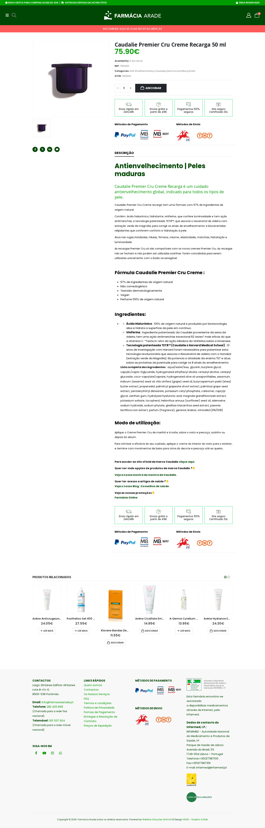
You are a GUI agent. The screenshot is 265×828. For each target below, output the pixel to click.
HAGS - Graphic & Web (195, 819)
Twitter (42, 149)
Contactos (91, 689)
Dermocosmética (177, 70)
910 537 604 (57, 720)
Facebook (35, 149)
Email (57, 149)
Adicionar (153, 88)
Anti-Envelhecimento (142, 70)
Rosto (192, 70)
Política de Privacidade (99, 707)
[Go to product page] (47, 600)
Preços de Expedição (98, 725)
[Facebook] (36, 753)
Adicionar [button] (82, 642)
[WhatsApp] (60, 753)
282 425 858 (55, 707)
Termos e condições (97, 703)
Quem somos (93, 685)
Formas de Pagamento (99, 712)
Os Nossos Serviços (97, 694)
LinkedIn (49, 149)
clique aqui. (187, 462)
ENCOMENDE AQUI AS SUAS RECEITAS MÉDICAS (132, 29)
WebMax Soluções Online (156, 819)
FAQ (86, 698)
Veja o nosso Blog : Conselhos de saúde (142, 486)
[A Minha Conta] (249, 15)
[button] (8, 15)
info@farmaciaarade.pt (58, 702)
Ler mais (48, 630)
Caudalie (160, 70)
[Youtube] (44, 753)
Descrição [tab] (124, 153)
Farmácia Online (126, 497)
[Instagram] (52, 753)
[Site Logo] (132, 15)
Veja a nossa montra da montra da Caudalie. (146, 475)
